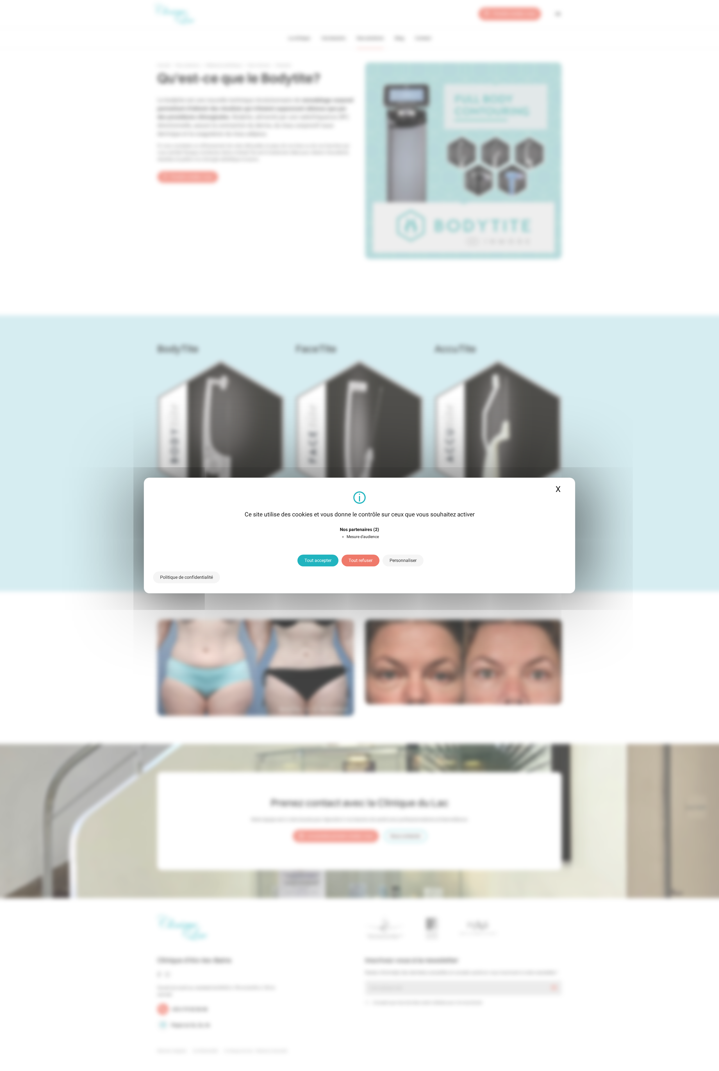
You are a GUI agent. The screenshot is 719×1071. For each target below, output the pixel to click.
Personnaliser (403, 560)
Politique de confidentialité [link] (186, 577)
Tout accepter (317, 560)
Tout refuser (360, 560)
